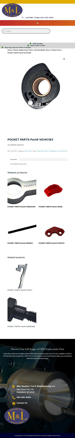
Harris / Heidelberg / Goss (52, 151)
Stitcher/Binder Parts (42, 50)
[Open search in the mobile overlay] (26, 31)
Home (10, 50)
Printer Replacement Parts (23, 50)
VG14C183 (64, 151)
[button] (64, 59)
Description (13, 159)
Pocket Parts (56, 50)
